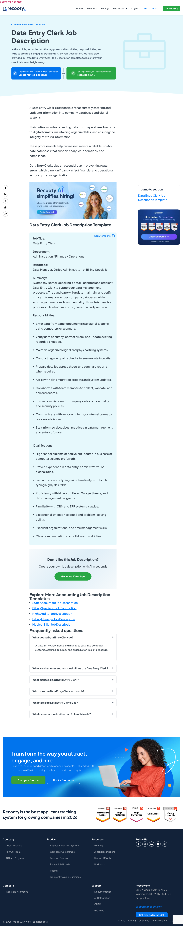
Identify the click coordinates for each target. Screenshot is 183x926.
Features (92, 8)
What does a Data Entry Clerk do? (52, 637)
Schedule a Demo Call (151, 914)
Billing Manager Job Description (53, 619)
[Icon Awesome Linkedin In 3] (151, 844)
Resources (119, 8)
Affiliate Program (15, 858)
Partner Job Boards (60, 864)
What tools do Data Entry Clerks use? (55, 702)
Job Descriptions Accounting (29, 24)
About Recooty (14, 845)
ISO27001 (99, 910)
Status (121, 920)
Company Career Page (62, 851)
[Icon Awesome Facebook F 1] (138, 844)
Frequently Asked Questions (65, 876)
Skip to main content (11, 1)
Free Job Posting (59, 858)
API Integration (102, 897)
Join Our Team (13, 851)
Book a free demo (63, 780)
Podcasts (99, 864)
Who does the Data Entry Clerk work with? (58, 691)
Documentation (102, 891)
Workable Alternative (17, 891)
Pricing (105, 8)
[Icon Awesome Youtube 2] (158, 844)
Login (134, 8)
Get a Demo (150, 8)
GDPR (97, 904)
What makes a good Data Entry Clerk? (55, 679)
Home (79, 8)
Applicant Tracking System (64, 845)
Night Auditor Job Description (52, 613)
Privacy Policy (159, 920)
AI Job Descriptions (104, 851)
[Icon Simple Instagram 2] (164, 844)
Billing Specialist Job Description (54, 608)
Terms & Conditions (138, 920)
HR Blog (98, 845)
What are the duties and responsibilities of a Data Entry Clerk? (70, 668)
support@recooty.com (149, 906)
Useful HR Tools (102, 858)
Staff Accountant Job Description (55, 602)
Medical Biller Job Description (52, 624)
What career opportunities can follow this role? (61, 714)
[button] (120, 8)
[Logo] (145, 844)
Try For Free (171, 8)
